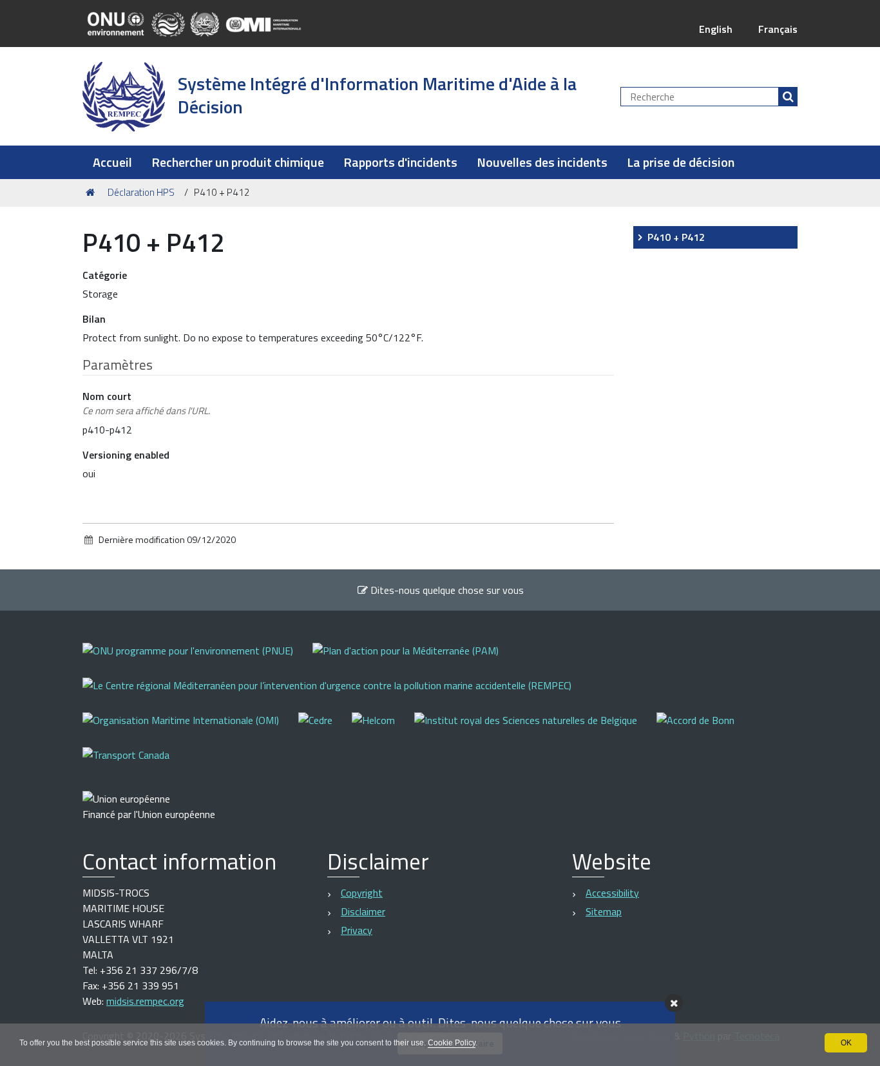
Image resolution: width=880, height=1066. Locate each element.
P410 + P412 (676, 237)
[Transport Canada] (125, 764)
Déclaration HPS (141, 192)
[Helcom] (383, 729)
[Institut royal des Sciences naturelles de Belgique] (535, 729)
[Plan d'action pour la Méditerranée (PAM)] (415, 659)
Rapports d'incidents (400, 162)
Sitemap (604, 911)
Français (778, 29)
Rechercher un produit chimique (237, 162)
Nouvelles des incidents (542, 162)
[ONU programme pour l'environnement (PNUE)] (197, 659)
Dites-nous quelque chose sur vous (446, 590)
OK (846, 1042)
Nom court (146, 403)
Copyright (362, 892)
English (715, 29)
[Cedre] (325, 729)
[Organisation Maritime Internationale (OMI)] (190, 729)
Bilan (94, 319)
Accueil (112, 162)
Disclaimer (363, 911)
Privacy (356, 930)
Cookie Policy (451, 1042)
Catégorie (104, 275)
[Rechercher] (788, 96)
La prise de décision (680, 162)
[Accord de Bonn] (705, 729)
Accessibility (612, 892)
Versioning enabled (125, 454)
